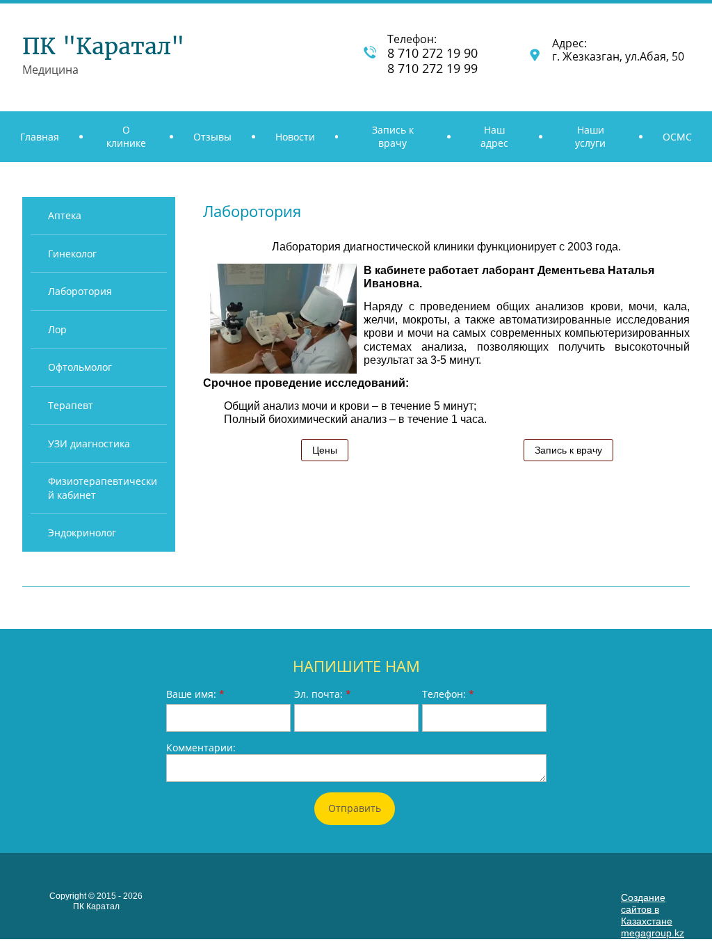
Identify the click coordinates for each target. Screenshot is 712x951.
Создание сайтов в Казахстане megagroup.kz (652, 915)
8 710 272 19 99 (432, 68)
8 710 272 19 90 (434, 53)
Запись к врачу (568, 450)
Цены (324, 450)
